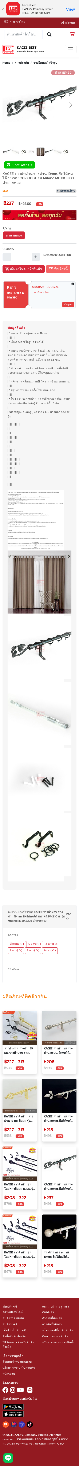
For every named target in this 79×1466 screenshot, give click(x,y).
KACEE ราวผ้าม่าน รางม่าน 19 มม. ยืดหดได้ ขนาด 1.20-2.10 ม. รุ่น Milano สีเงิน (58, 1051)
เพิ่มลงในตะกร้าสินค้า (25, 269)
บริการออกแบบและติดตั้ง (58, 1342)
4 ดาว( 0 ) (52, 944)
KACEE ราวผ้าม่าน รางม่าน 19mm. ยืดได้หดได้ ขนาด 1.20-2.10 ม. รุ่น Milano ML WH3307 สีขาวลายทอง (58, 1119)
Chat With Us (21, 165)
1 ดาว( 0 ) (50, 950)
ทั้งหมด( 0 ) (17, 944)
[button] (8, 22)
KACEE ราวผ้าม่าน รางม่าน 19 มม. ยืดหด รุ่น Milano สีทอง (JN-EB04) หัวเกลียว (19, 1119)
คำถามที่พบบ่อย (52, 1318)
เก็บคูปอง (68, 304)
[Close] (3, 9)
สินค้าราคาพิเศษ (13, 1318)
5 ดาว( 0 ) (34, 944)
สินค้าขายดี (10, 1324)
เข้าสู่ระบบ (68, 22)
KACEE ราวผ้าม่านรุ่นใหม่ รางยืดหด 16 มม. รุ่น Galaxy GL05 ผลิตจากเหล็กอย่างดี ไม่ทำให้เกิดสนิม (19, 1187)
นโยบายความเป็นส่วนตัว (19, 1368)
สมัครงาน (9, 1374)
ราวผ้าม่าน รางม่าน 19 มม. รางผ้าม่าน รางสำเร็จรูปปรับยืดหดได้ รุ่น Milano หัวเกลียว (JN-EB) (18, 1051)
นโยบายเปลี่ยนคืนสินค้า (57, 1330)
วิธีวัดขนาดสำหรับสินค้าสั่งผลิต (18, 1344)
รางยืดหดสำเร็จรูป (45, 62)
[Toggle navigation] (70, 49)
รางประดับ (22, 62)
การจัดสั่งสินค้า (52, 1324)
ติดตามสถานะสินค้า (55, 1336)
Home (6, 62)
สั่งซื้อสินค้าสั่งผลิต (14, 1336)
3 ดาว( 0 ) (16, 950)
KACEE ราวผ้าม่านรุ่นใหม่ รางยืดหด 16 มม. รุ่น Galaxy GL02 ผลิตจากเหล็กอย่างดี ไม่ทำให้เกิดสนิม (19, 1255)
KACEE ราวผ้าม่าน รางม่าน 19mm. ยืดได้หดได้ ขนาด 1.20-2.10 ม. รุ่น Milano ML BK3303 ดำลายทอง (58, 1187)
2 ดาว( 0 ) (33, 950)
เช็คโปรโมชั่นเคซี (14, 1330)
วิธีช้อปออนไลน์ (13, 1312)
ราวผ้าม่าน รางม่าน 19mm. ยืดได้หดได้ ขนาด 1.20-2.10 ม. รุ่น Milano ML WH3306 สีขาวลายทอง (57, 1255)
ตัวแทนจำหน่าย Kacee (17, 1361)
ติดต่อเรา (48, 1312)
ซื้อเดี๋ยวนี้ (60, 269)
